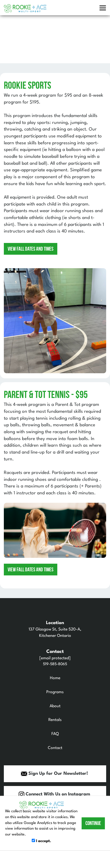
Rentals (55, 720)
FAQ (55, 734)
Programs (55, 692)
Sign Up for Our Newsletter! (57, 773)
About (55, 706)
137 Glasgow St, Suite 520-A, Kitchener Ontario (55, 629)
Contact (55, 748)
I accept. (43, 841)
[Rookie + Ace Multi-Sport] (25, 8)
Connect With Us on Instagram (57, 794)
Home (55, 678)
